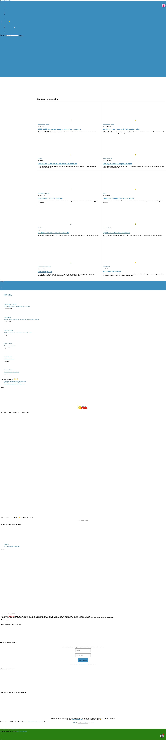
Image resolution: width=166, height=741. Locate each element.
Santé (6, 13)
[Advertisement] (101, 87)
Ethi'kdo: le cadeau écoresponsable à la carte (14, 384)
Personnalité (8, 12)
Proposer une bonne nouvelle (12, 28)
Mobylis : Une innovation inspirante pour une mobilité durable (18, 332)
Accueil (4, 3)
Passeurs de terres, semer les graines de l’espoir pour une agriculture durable (21, 319)
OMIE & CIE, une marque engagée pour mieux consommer (59, 129)
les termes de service (38, 721)
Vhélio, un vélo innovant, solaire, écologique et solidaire (17, 306)
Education (7, 9)
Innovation (5, 20)
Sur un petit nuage (9, 26)
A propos (7, 31)
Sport (6, 17)
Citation (9, 7)
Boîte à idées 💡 (6, 21)
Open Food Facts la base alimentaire (116, 233)
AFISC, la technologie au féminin (11, 372)
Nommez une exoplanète (9, 345)
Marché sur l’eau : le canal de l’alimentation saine (121, 129)
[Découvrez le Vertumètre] (162, 736)
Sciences (7, 14)
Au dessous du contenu (5, 0)
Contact (7, 29)
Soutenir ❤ (7, 25)
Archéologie (10, 15)
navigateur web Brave (77, 719)
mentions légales (9, 32)
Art (5, 6)
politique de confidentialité (81, 663)
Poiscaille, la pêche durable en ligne (12, 382)
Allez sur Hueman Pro (22, 731)
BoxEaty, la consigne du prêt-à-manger (117, 164)
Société (4, 5)
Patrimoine (7, 10)
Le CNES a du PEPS (9, 359)
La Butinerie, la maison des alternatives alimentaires (57, 164)
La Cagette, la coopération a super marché (118, 198)
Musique (10, 8)
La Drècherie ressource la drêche (50, 198)
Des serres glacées (45, 272)
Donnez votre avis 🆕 (10, 27)
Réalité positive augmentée (9, 22)
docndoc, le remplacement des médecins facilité (15, 381)
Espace (9, 16)
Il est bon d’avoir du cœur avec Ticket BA (53, 233)
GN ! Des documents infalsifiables (11, 546)
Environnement (6, 19)
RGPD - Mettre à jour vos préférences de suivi (83, 722)
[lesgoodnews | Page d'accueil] (19, 76)
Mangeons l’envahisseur (112, 271)
